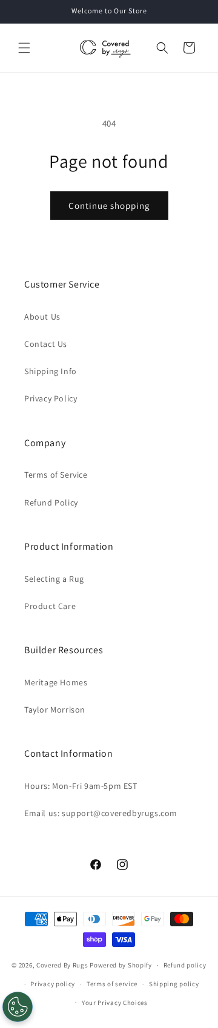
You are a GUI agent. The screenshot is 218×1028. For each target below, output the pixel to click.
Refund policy (185, 965)
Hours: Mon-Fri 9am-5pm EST (80, 785)
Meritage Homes (55, 682)
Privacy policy (52, 984)
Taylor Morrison (54, 709)
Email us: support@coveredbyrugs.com (100, 813)
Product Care (50, 606)
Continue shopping (109, 205)
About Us (42, 316)
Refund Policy (51, 502)
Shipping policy (174, 984)
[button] (24, 48)
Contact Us (45, 343)
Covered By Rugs (62, 965)
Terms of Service (56, 474)
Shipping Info (50, 371)
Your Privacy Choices (115, 1002)
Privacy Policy (50, 398)
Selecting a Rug (54, 578)
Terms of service (112, 984)
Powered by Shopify (121, 965)
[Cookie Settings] (17, 1007)
